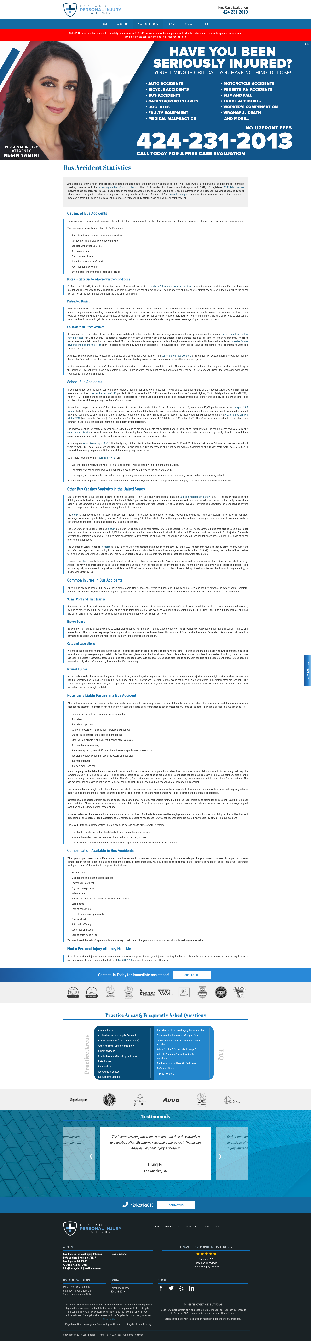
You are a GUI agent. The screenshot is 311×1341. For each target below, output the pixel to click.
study (75, 514)
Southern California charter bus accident (170, 286)
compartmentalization (78, 432)
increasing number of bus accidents (117, 187)
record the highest (179, 194)
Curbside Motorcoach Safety (195, 496)
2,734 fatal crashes (234, 187)
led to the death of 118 (103, 393)
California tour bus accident (176, 355)
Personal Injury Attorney (97, 948)
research (105, 546)
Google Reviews (119, 1254)
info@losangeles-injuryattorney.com (82, 1268)
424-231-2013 (235, 12)
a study (111, 528)
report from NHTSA (106, 457)
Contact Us (191, 975)
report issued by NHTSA (95, 443)
